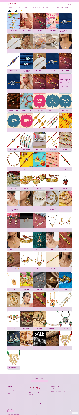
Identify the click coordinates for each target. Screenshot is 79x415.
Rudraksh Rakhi (13, 169)
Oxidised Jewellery (65, 51)
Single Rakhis (39, 110)
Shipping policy (36, 414)
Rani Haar (52, 308)
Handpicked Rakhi (13, 51)
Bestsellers (9, 393)
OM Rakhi (52, 91)
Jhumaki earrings (13, 229)
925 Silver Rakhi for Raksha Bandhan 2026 (64, 31)
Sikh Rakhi (65, 149)
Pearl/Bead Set (26, 308)
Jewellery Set (13, 249)
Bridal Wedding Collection (52, 209)
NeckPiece (65, 268)
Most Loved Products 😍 (14, 268)
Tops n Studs (65, 208)
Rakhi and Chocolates (13, 110)
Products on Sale (38, 348)
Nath (26, 268)
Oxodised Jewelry (64, 328)
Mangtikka (13, 289)
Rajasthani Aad (65, 348)
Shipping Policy (10, 395)
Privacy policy (26, 414)
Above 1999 (13, 188)
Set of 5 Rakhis (13, 130)
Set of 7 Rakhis (52, 110)
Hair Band (39, 208)
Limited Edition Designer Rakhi (14, 71)
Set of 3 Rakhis (26, 130)
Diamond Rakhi (39, 149)
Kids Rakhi (39, 169)
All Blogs (8, 398)
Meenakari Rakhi (39, 30)
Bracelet (64, 249)
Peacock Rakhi (65, 70)
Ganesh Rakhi (39, 91)
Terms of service (31, 414)
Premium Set (52, 249)
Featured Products (13, 367)
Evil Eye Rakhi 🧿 (26, 91)
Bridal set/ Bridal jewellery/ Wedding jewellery (14, 209)
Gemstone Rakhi (39, 70)
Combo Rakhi (52, 130)
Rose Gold (39, 289)
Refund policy (22, 414)
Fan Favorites (52, 30)
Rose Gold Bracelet (39, 229)
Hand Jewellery (39, 308)
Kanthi (26, 249)
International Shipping (11, 388)
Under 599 (52, 188)
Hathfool (65, 229)
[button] (11, 7)
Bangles (13, 308)
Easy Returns (9, 396)
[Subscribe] (47, 381)
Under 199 (65, 188)
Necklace (39, 328)
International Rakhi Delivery (26, 71)
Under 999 (39, 188)
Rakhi (65, 130)
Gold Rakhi (39, 130)
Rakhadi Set (64, 308)
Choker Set (13, 328)
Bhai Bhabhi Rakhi (26, 110)
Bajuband (26, 289)
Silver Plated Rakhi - (13, 91)
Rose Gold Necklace (52, 229)
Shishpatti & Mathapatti (52, 268)
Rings (52, 289)
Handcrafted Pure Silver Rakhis (65, 80)
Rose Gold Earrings (26, 229)
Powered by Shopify (16, 414)
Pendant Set (38, 249)
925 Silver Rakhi (52, 70)
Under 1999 (26, 188)
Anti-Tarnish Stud (51, 51)
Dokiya (39, 51)
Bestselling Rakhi (64, 169)
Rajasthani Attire (26, 328)
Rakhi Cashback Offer (11, 390)
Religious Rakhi (26, 169)
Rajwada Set (51, 328)
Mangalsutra (51, 348)
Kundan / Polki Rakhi (26, 149)
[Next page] (43, 373)
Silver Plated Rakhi (26, 30)
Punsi (65, 289)
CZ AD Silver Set (26, 51)
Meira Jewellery (12, 414)
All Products (26, 348)
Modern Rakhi (13, 149)
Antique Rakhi (52, 149)
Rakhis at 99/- (13, 30)
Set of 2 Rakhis (65, 110)
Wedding (39, 268)
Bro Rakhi (52, 169)
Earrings (13, 348)
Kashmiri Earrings (26, 208)
